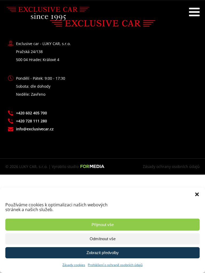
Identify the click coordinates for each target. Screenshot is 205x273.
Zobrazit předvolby (102, 252)
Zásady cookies (73, 265)
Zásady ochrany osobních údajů (171, 166)
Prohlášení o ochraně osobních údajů (115, 265)
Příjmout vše (103, 224)
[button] (197, 194)
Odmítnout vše (103, 238)
